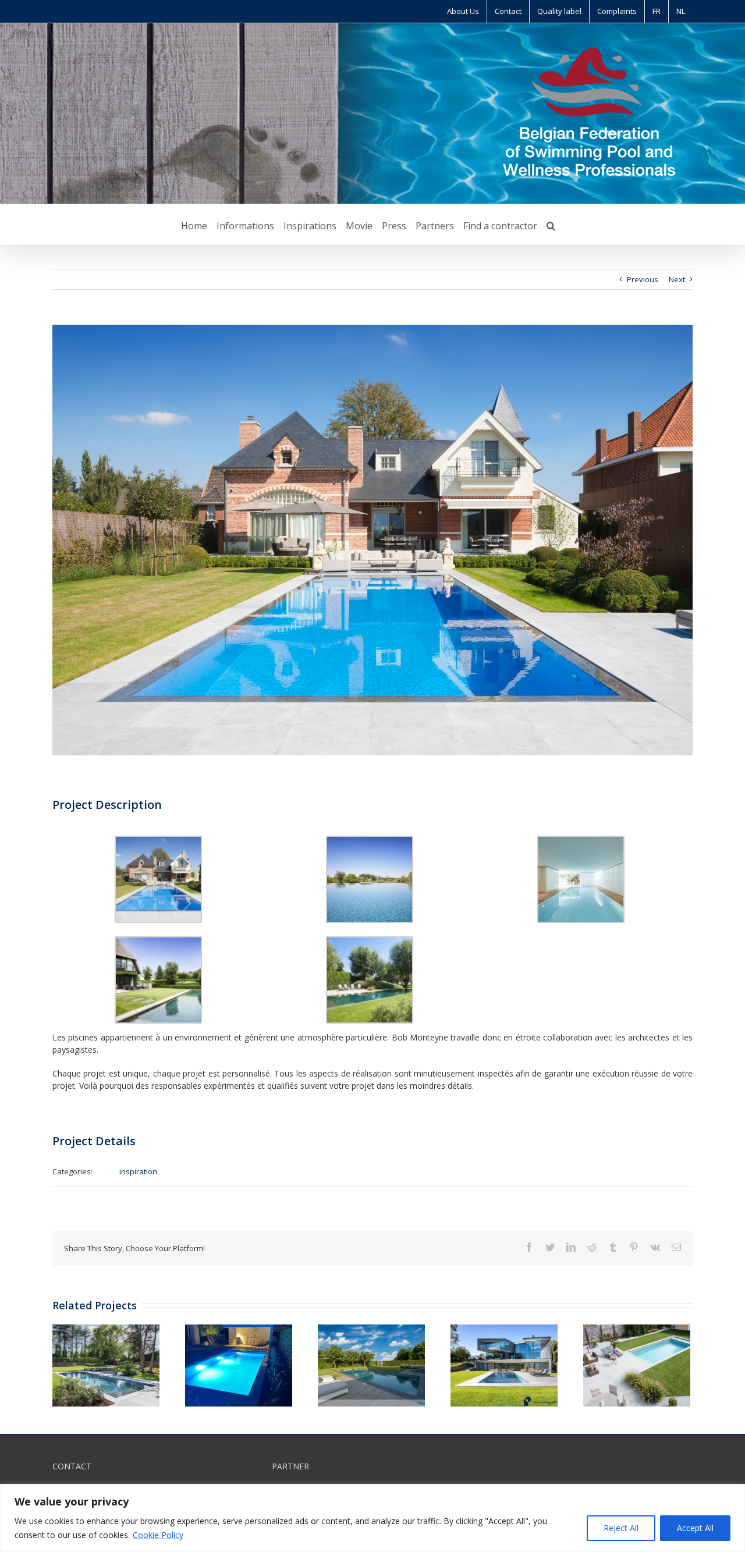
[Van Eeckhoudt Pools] (504, 1364)
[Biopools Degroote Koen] (105, 1364)
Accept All (695, 1527)
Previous (642, 279)
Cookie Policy (158, 1534)
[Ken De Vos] (371, 1364)
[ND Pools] (238, 1364)
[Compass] (636, 1364)
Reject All (621, 1527)
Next (677, 279)
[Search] (551, 224)
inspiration (138, 1171)
